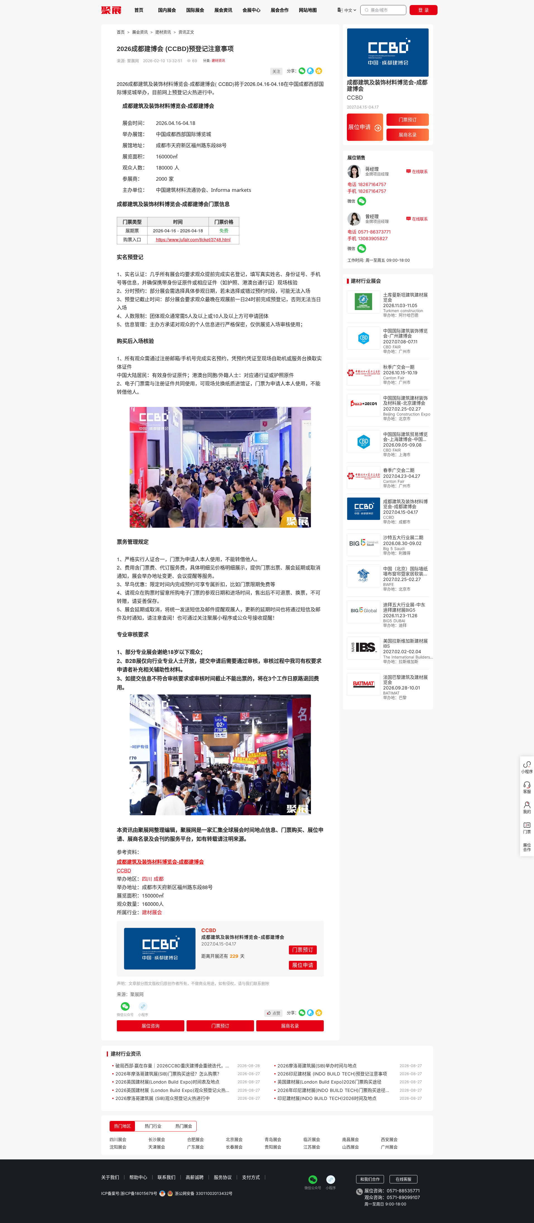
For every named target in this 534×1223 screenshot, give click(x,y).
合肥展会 (195, 1139)
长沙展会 (156, 1139)
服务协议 (223, 1177)
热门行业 (153, 1126)
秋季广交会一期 (398, 367)
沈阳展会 (118, 1147)
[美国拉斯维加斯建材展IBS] (363, 648)
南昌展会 (350, 1139)
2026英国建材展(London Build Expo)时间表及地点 (167, 1082)
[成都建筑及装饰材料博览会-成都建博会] (160, 948)
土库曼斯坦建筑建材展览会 (405, 297)
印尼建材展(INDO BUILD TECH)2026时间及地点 (326, 1098)
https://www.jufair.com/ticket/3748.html (193, 239)
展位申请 (302, 965)
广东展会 (195, 1147)
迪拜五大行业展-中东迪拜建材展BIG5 (404, 607)
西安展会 (389, 1139)
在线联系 (419, 171)
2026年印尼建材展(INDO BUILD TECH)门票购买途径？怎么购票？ (344, 1090)
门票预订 (302, 950)
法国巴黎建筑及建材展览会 (405, 679)
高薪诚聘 (195, 1177)
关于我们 (110, 1177)
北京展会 (234, 1139)
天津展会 (156, 1147)
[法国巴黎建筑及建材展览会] (363, 684)
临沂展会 (311, 1139)
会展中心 (251, 10)
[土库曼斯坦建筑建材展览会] (363, 302)
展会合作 (280, 10)
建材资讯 (163, 32)
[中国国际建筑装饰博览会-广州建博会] (363, 338)
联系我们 (166, 1177)
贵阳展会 (273, 1147)
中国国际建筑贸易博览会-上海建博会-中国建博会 (405, 439)
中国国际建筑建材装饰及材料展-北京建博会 (405, 400)
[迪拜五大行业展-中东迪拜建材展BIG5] (363, 612)
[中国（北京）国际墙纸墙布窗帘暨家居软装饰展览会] (363, 576)
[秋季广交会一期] (363, 374)
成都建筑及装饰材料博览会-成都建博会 (160, 861)
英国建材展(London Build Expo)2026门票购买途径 (329, 1082)
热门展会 (183, 1126)
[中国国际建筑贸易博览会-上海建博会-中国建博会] (363, 441)
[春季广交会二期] (363, 477)
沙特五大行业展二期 (403, 537)
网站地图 (308, 10)
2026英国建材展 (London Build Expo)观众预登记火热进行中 (177, 1090)
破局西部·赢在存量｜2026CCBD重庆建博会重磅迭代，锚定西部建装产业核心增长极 (199, 1065)
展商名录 (290, 1026)
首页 (138, 10)
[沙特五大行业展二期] (363, 544)
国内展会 (167, 10)
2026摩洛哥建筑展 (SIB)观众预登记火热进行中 (162, 1098)
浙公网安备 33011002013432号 (204, 1193)
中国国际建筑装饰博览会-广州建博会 (405, 333)
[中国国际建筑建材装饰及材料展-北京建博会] (363, 405)
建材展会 (152, 912)
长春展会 (234, 1147)
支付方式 (251, 1177)
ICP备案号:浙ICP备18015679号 (129, 1193)
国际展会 (195, 10)
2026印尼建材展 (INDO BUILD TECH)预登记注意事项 (332, 1074)
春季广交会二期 (398, 470)
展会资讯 (223, 10)
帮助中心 (138, 1177)
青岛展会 (273, 1139)
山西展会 (350, 1147)
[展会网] (111, 10)
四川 (148, 878)
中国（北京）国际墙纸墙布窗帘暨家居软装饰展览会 (405, 574)
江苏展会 (311, 1147)
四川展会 (118, 1139)
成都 (159, 878)
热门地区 (122, 1126)
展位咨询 (151, 1026)
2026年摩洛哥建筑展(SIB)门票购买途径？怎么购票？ (168, 1074)
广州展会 (389, 1147)
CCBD (124, 870)
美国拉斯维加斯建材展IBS (405, 643)
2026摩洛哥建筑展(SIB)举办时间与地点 (317, 1065)
